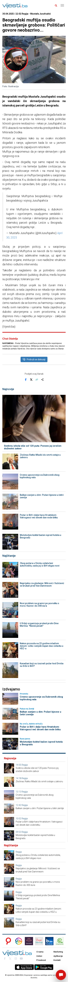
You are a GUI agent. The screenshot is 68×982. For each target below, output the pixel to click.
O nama (39, 952)
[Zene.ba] (29, 941)
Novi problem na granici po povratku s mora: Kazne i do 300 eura (39, 604)
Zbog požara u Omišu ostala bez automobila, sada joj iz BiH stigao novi (39, 564)
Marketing (58, 952)
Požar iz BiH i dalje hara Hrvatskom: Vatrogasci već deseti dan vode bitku (39, 516)
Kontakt (57, 960)
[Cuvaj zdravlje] (39, 941)
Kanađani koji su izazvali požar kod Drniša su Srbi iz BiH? (41, 664)
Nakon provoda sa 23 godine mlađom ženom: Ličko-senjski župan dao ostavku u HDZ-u (41, 646)
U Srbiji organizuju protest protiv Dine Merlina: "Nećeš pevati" (39, 624)
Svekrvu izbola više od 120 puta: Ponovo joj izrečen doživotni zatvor (32, 447)
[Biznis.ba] (49, 941)
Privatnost (41, 960)
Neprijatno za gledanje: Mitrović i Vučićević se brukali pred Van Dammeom (42, 584)
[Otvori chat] (61, 975)
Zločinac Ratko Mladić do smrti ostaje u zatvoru (40, 456)
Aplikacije (58, 956)
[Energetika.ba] (61, 941)
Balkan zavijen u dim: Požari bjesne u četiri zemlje (42, 496)
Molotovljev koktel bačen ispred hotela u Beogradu (40, 536)
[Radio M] (7, 941)
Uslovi (39, 956)
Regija (25, 765)
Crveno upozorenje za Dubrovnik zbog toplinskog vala (39, 476)
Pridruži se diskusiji (36, 359)
